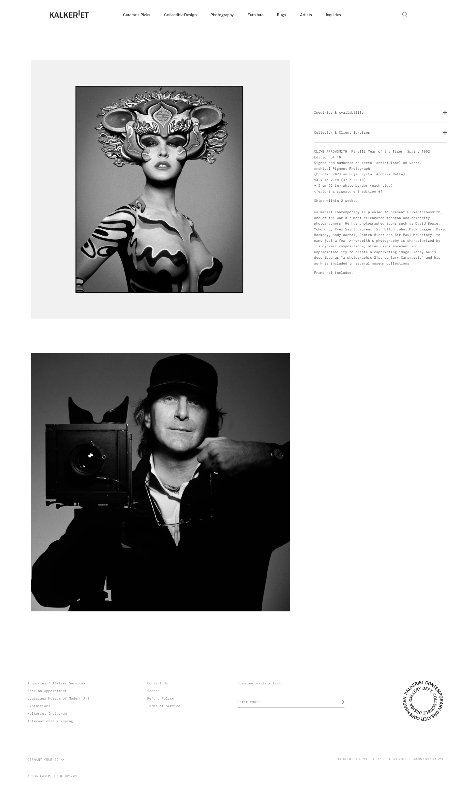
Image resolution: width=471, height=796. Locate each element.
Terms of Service (163, 706)
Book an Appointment (47, 691)
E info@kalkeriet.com (426, 759)
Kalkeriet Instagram (47, 713)
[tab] (380, 212)
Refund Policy (160, 698)
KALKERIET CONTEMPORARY (59, 776)
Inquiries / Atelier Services (57, 683)
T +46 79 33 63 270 (388, 759)
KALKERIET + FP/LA (353, 759)
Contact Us (157, 683)
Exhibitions (39, 706)
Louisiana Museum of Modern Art (59, 698)
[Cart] (422, 14)
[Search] (405, 14)
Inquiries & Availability (339, 112)
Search (153, 691)
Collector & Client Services (342, 132)
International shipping (50, 721)
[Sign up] (341, 702)
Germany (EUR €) (43, 760)
